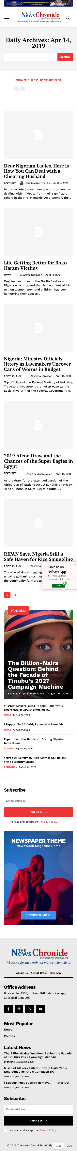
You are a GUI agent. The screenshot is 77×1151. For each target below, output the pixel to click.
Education (10, 767)
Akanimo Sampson (31, 274)
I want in (36, 812)
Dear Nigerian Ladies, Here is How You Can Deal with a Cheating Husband (36, 171)
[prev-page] (16, 88)
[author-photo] (22, 183)
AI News (9, 748)
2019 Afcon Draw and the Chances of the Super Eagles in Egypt (38, 460)
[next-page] (23, 595)
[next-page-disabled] (22, 88)
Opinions (9, 1062)
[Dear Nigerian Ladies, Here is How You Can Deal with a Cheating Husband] (38, 135)
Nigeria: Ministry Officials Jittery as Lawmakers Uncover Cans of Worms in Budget (37, 363)
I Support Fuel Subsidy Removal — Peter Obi (34, 724)
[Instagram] (19, 1009)
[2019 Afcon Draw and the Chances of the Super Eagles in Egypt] (38, 425)
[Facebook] (8, 1009)
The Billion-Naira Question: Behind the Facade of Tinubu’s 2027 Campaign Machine (35, 674)
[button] (63, 1145)
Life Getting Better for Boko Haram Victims (35, 265)
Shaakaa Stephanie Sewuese (26, 693)
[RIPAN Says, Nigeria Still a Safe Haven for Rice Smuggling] (38, 523)
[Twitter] (29, 1009)
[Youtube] (40, 1009)
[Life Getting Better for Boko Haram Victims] (38, 232)
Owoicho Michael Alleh (38, 473)
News (7, 275)
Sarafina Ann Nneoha (37, 182)
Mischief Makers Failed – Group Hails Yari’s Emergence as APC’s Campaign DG (33, 708)
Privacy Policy (47, 821)
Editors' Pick (13, 376)
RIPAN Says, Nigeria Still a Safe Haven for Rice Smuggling (38, 556)
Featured (10, 183)
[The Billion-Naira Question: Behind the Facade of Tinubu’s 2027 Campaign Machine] (38, 654)
